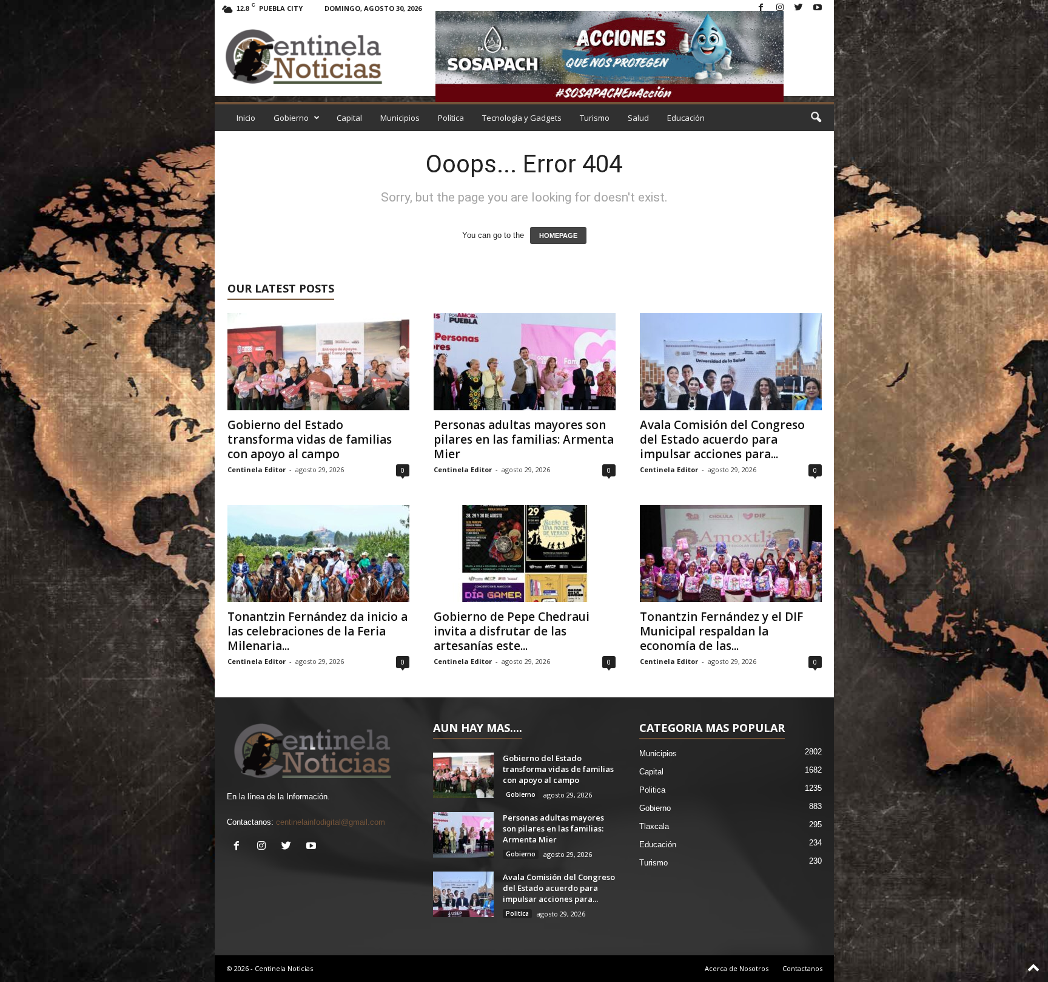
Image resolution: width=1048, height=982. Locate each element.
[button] (815, 117)
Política (451, 117)
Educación (686, 117)
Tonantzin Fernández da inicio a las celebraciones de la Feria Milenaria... (317, 631)
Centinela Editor (256, 469)
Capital (349, 117)
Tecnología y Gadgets (522, 117)
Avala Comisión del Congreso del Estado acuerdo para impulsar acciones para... (722, 439)
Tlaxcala (654, 826)
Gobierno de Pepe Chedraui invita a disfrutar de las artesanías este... (512, 631)
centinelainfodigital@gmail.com (330, 822)
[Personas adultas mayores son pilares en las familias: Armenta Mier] (525, 361)
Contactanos (802, 968)
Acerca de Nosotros (736, 968)
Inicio (246, 117)
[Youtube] (817, 8)
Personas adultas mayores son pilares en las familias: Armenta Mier (524, 439)
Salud (638, 117)
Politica (517, 913)
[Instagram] (780, 8)
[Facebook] (761, 8)
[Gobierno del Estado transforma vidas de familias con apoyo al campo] (318, 361)
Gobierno (291, 117)
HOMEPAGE (558, 235)
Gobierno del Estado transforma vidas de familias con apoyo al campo (309, 439)
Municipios (400, 117)
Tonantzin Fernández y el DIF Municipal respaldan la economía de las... (721, 631)
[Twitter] (798, 8)
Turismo (595, 117)
